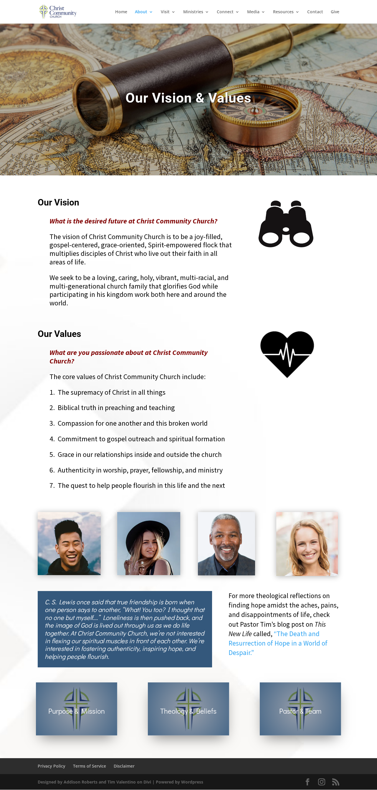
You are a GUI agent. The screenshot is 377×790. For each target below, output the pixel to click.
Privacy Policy (51, 766)
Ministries (193, 12)
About (141, 12)
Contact (315, 12)
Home (121, 12)
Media (253, 12)
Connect (225, 12)
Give (335, 12)
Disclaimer (124, 766)
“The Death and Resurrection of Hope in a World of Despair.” (278, 643)
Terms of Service (89, 766)
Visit (165, 12)
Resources (283, 12)
